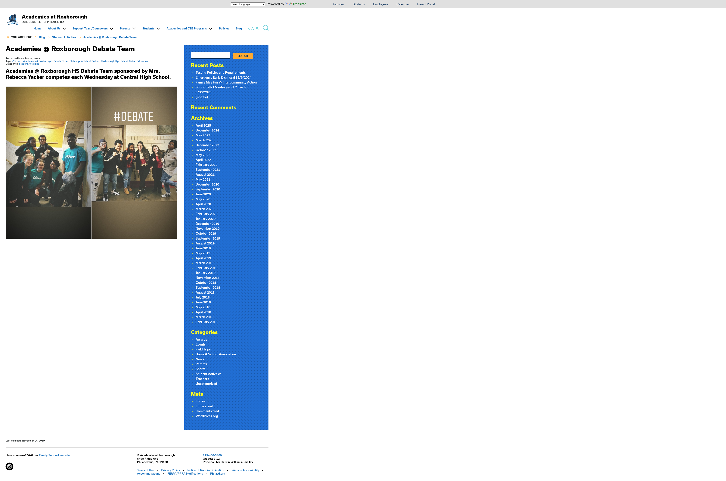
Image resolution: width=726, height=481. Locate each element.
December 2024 (207, 130)
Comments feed (207, 411)
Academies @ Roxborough (37, 61)
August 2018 (205, 292)
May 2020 (203, 199)
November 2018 (208, 277)
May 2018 (203, 307)
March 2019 (204, 263)
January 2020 (206, 218)
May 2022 (203, 155)
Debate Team (61, 61)
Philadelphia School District (85, 61)
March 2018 (204, 317)
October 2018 (206, 282)
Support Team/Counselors (90, 28)
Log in (200, 401)
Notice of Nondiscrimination (205, 470)
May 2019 (203, 253)
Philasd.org (217, 473)
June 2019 (203, 248)
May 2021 (203, 179)
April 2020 (203, 204)
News (200, 359)
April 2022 (203, 160)
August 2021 (205, 174)
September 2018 (208, 287)
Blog (239, 28)
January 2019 (206, 273)
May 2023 (203, 135)
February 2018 (206, 322)
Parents (125, 28)
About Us (54, 28)
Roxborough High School (114, 61)
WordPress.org (207, 416)
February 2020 (206, 214)
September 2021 (208, 169)
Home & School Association (216, 354)
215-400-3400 (212, 455)
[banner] (137, 26)
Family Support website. (55, 455)
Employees (380, 4)
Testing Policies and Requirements (221, 72)
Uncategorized (206, 383)
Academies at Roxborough (54, 16)
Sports (200, 369)
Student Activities (64, 37)
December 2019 (207, 223)
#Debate (17, 61)
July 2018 (203, 297)
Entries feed (204, 406)
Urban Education (138, 61)
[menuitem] (316, 4)
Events (201, 344)
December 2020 (207, 184)
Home (37, 28)
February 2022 (206, 164)
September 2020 (208, 189)
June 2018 (203, 302)
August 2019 (205, 243)
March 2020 (204, 209)
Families (338, 4)
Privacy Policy (170, 470)
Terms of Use (145, 470)
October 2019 (206, 233)
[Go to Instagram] (9, 465)
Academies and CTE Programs (187, 28)
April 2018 (203, 312)
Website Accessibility (245, 470)
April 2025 (203, 125)
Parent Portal (426, 4)
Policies (224, 28)
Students (359, 4)
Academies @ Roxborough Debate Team (110, 37)
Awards (201, 339)
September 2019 (208, 238)
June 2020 (203, 194)
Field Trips (203, 349)
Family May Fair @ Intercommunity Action (226, 82)
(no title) (202, 97)
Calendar (402, 4)
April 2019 (203, 258)
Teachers (202, 378)
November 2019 (208, 228)
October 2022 (206, 150)
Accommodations (148, 473)
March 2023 (204, 140)
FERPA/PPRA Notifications (185, 473)
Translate (299, 4)
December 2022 (207, 145)
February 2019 (206, 268)
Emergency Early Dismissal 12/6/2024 (223, 77)
